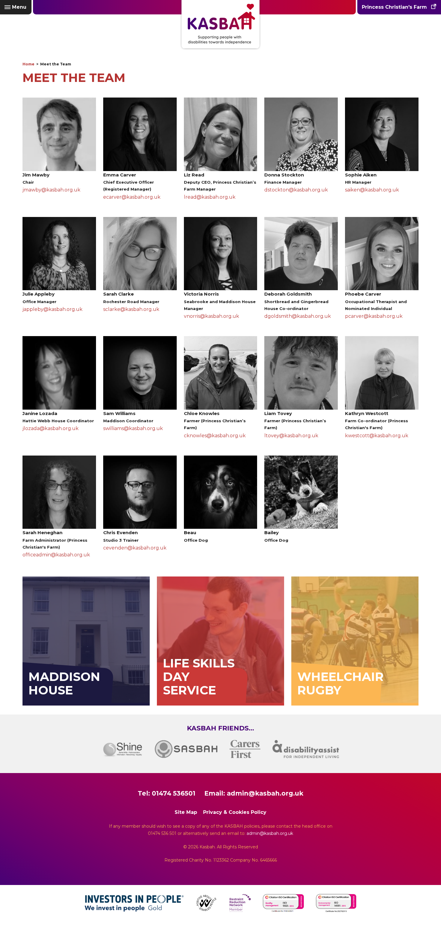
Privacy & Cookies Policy (234, 812)
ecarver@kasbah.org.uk (131, 197)
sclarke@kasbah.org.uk (131, 309)
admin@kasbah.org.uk (265, 793)
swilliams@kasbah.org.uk (133, 428)
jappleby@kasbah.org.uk (52, 309)
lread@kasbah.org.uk (210, 197)
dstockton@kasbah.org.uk (296, 190)
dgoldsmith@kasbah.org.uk (297, 316)
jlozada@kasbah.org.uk (50, 428)
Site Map (186, 812)
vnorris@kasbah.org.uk (211, 316)
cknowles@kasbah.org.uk (215, 435)
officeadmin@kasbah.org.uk (56, 555)
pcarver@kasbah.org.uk (374, 316)
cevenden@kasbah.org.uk (134, 548)
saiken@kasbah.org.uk (372, 190)
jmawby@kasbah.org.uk (51, 190)
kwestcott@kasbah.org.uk (376, 435)
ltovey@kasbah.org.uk (291, 435)
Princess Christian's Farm (394, 7)
